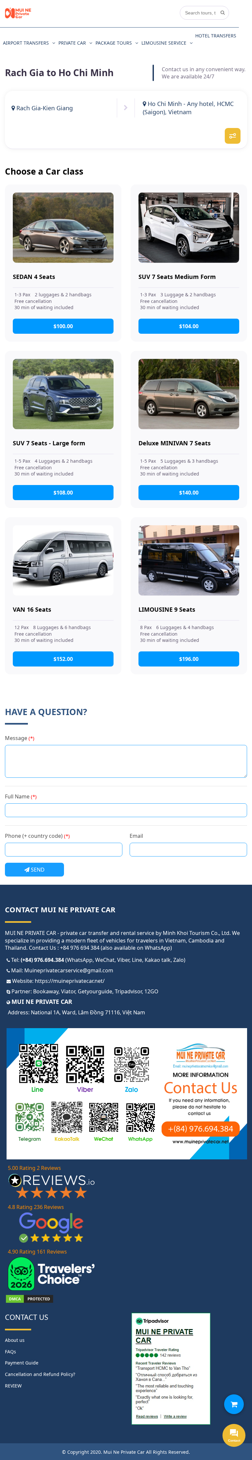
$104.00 (189, 326)
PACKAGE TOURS (113, 43)
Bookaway (45, 991)
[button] (234, 1404)
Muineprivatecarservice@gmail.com (68, 970)
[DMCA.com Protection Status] (29, 1301)
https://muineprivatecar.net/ (70, 980)
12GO (151, 991)
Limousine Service (163, 43)
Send (37, 869)
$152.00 (63, 659)
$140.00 (189, 492)
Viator (68, 991)
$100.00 (63, 326)
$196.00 (189, 659)
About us (15, 1340)
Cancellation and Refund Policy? (40, 1374)
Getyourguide (95, 991)
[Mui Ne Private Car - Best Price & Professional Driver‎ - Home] (18, 16)
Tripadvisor (128, 991)
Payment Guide (21, 1363)
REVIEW (13, 1386)
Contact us (26, 1317)
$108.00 (63, 492)
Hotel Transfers (215, 35)
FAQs (10, 1351)
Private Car (72, 43)
